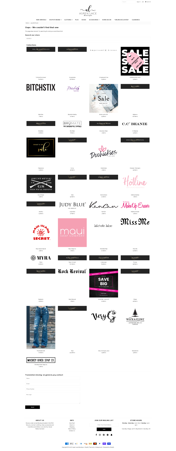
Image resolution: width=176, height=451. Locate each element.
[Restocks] (40, 271)
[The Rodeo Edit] (40, 327)
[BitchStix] (40, 87)
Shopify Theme (89, 447)
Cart (148, 1)
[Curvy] (72, 140)
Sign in (139, 1)
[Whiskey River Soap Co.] (40, 360)
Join (143, 1)
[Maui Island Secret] (40, 232)
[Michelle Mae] (103, 225)
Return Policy (72, 429)
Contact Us (72, 430)
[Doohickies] (103, 152)
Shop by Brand (54, 19)
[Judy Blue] (72, 205)
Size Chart (72, 423)
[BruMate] (72, 125)
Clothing (67, 19)
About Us (71, 425)
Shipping (71, 427)
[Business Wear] (103, 123)
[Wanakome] (135, 316)
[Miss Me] (135, 221)
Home (27, 23)
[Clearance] (40, 147)
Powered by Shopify (108, 447)
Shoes (84, 19)
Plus (77, 19)
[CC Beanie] (135, 124)
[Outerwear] (103, 257)
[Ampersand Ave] (103, 49)
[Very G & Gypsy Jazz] (103, 315)
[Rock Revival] (72, 271)
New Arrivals (41, 19)
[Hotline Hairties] (135, 182)
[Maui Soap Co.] (72, 232)
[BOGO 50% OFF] (103, 98)
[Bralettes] (40, 123)
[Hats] (72, 177)
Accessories (93, 19)
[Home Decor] (103, 177)
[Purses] (135, 257)
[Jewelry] (40, 203)
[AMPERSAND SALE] (135, 61)
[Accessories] (72, 49)
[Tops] (72, 308)
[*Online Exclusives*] (40, 49)
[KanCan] (103, 204)
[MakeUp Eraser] (135, 205)
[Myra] (40, 257)
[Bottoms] (135, 86)
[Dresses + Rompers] (135, 140)
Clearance (136, 19)
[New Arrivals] (72, 257)
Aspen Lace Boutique (78, 447)
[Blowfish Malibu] (72, 90)
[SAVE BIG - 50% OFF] (103, 283)
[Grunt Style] (40, 184)
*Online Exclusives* (121, 19)
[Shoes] (135, 271)
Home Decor (106, 19)
